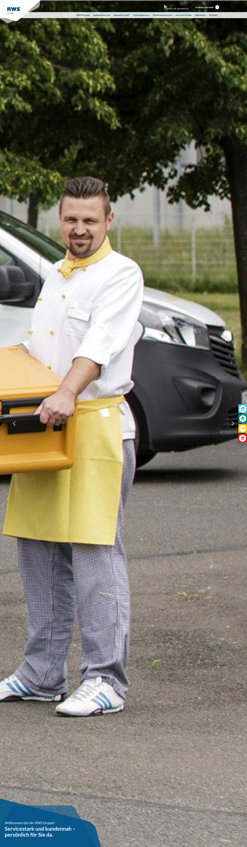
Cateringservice (141, 15)
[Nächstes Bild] (232, 423)
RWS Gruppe (83, 15)
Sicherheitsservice (162, 15)
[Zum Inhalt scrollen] (235, 834)
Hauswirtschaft (121, 15)
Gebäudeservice (101, 15)
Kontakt (213, 15)
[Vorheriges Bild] (14, 423)
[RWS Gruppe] (21, 11)
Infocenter (200, 15)
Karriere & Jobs (183, 15)
